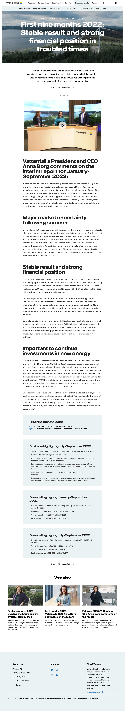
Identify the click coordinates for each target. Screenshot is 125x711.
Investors (68, 3)
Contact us (20, 685)
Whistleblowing (70, 698)
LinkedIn (52, 670)
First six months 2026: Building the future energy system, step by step (23, 614)
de (112, 3)
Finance (53, 19)
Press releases (24, 8)
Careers (95, 3)
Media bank (87, 8)
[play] (62, 125)
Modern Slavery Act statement (49, 698)
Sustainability (57, 3)
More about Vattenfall (95, 692)
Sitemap (95, 698)
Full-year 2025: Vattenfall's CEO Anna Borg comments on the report (99, 614)
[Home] (14, 3)
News (43, 19)
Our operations (43, 3)
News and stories (39, 8)
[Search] (116, 3)
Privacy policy (30, 698)
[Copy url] (68, 95)
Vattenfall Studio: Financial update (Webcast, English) (52, 426)
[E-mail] (64, 95)
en (106, 3)
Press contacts (100, 8)
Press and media (82, 3)
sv (109, 3)
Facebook (57, 675)
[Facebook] (57, 95)
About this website (15, 698)
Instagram (52, 675)
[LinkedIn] (61, 95)
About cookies (83, 698)
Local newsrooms (73, 8)
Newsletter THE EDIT (56, 8)
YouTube (57, 670)
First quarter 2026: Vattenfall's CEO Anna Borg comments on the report (60, 614)
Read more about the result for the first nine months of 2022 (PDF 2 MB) (59, 429)
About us (31, 3)
